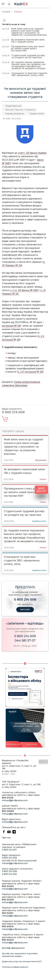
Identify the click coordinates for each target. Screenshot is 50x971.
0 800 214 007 (9, 850)
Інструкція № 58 (11, 325)
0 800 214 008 (9, 858)
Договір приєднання (13, 948)
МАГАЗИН (25, 609)
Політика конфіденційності (15, 967)
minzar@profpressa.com (15, 800)
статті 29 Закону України (32, 152)
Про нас (6, 837)
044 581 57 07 (25, 640)
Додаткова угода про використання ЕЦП (22, 961)
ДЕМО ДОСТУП (41, 490)
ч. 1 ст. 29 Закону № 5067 (24, 290)
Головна (6, 11)
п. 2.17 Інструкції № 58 (30, 371)
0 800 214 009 (25, 636)
